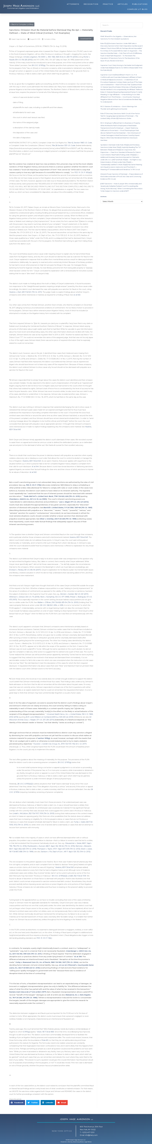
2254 (55, 605)
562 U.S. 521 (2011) (74, 594)
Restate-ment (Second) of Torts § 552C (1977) (27, 992)
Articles (123, 4)
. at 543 (76, 295)
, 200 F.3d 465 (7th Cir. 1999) (58, 519)
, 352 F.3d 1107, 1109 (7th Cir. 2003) (33, 813)
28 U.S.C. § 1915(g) (38, 65)
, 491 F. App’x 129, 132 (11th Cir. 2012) (65, 852)
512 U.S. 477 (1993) (54, 597)
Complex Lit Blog (137, 9)
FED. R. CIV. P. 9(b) (44, 938)
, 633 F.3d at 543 (31, 461)
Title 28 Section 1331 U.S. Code (63, 145)
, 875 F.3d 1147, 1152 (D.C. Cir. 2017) (60, 744)
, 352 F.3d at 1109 (77, 876)
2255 (61, 605)
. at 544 (35, 467)
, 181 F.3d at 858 (45, 1032)
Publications (140, 4)
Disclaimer (64, 1142)
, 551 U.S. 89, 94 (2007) (25, 570)
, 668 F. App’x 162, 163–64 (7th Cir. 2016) (51, 846)
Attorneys (73, 4)
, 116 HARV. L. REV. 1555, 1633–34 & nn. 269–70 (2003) (50, 57)
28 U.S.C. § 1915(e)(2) (25, 784)
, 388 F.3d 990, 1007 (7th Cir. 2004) (46, 962)
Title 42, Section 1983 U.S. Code (80, 143)
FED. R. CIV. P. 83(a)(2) (83, 172)
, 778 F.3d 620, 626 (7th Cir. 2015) (52, 496)
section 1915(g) (44, 738)
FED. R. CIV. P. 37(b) (33, 485)
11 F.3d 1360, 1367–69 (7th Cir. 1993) (68, 508)
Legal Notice (87, 1142)
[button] (86, 38)
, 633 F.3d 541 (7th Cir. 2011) (25, 292)
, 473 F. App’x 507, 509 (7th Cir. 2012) (58, 849)
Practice (108, 4)
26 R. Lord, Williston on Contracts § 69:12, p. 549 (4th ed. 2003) (49, 717)
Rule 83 (45, 1040)
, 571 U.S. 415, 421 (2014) (74, 502)
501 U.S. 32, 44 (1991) (27, 499)
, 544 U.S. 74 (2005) (24, 597)
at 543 (33, 472)
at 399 (78, 957)
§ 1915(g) (26, 1032)
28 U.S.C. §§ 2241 (46, 605)
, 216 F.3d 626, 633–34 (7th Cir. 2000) (58, 602)
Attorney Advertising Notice (75, 1142)
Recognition (91, 4)
